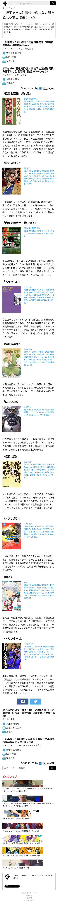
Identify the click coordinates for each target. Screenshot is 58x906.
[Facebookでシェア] (22, 702)
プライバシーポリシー (29, 900)
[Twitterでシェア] (35, 702)
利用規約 (29, 898)
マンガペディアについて (29, 893)
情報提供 (29, 895)
